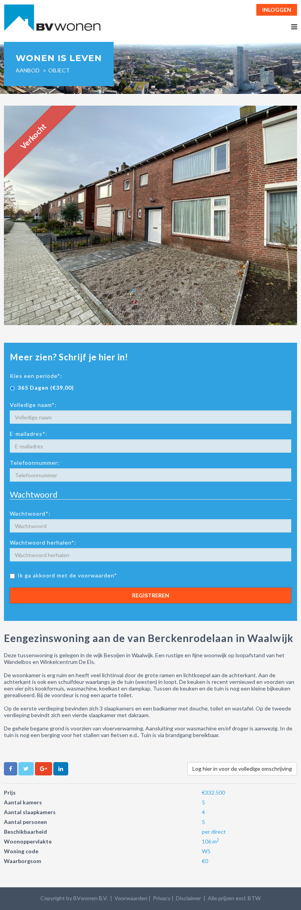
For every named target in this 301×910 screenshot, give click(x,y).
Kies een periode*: (36, 375)
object (59, 70)
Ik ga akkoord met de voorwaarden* (67, 575)
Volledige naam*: (33, 404)
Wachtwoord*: (30, 513)
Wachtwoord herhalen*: (43, 542)
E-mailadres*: (28, 433)
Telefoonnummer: (35, 462)
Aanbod (28, 70)
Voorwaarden (130, 898)
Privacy (161, 898)
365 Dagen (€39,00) (46, 387)
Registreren (150, 595)
